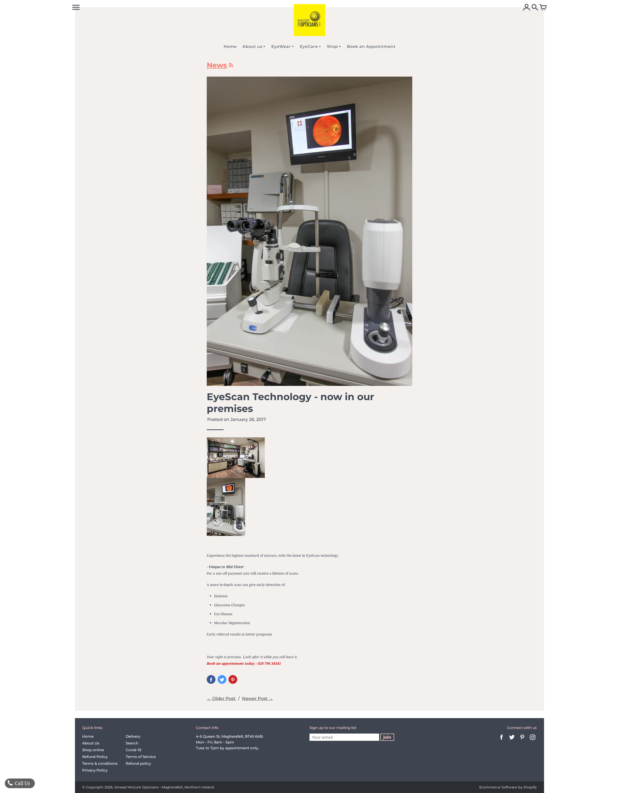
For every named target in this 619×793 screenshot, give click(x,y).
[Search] (534, 7)
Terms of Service (141, 756)
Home (88, 736)
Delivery (133, 736)
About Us (90, 743)
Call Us (22, 783)
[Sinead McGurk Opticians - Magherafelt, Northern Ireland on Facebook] (501, 740)
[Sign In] (526, 7)
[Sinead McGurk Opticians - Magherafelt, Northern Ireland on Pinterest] (522, 740)
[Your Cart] (543, 7)
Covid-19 (133, 750)
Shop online (93, 750)
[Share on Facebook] (211, 679)
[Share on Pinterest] (232, 679)
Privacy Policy (95, 770)
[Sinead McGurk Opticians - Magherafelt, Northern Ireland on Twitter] (512, 740)
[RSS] (230, 66)
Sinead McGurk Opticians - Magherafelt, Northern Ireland (164, 787)
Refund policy (138, 763)
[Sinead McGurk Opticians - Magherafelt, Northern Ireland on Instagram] (533, 740)
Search (132, 743)
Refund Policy (95, 756)
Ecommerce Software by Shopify (508, 787)
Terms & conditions (100, 763)
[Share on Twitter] (222, 679)
